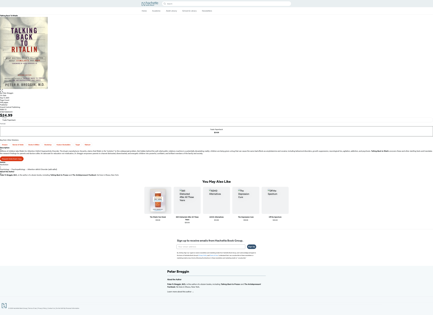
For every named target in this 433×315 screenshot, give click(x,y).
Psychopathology (18, 169)
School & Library (189, 11)
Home (144, 11)
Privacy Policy (42, 308)
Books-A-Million (33, 144)
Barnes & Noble (18, 144)
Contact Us (51, 308)
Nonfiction (4, 164)
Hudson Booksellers (63, 144)
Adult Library (171, 11)
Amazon (5, 144)
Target (77, 144)
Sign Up (251, 247)
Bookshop (48, 144)
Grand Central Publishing (10, 107)
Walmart (87, 144)
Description (4, 148)
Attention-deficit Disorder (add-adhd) (42, 169)
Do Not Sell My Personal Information (67, 308)
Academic (156, 11)
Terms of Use (32, 308)
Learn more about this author (179, 291)
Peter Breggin (7, 93)
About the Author (7, 172)
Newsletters (207, 11)
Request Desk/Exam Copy (12, 159)
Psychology (4, 169)
